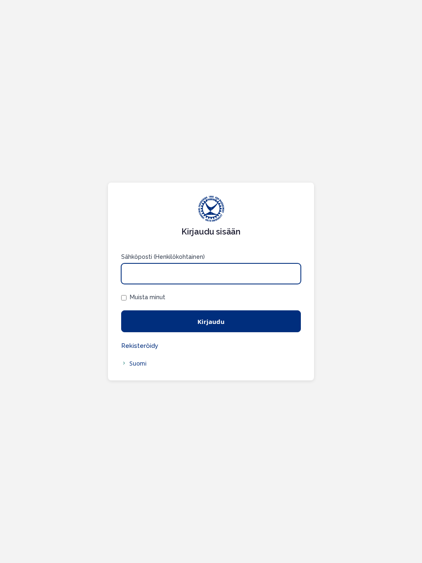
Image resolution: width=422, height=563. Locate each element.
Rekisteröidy (139, 346)
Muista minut (147, 297)
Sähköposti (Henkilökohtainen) (163, 256)
